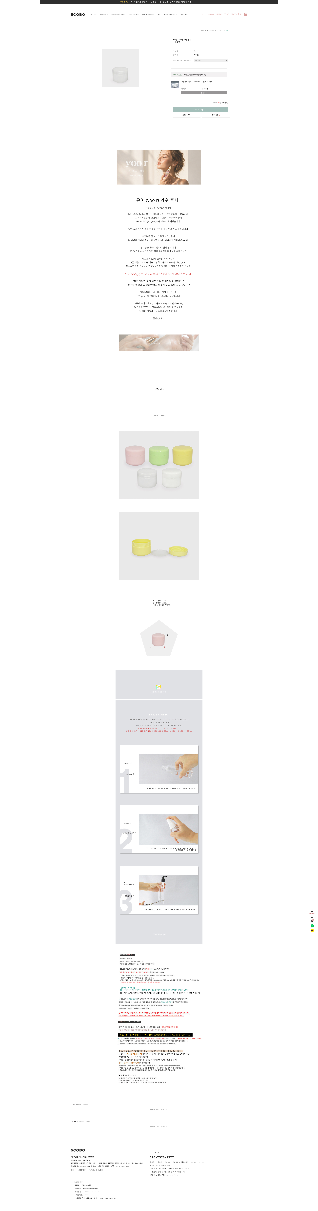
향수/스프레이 (134, 14)
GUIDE (100, 1170)
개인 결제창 (185, 14)
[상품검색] (312, 916)
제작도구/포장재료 (170, 14)
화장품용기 (104, 14)
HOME (72, 1170)
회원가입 (211, 14)
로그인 (203, 14)
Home (202, 30)
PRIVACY (92, 1170)
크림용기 (220, 30)
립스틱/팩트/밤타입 (118, 14)
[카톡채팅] (312, 932)
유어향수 (94, 14)
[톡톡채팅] (312, 927)
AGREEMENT (81, 1170)
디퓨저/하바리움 (148, 14)
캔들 (158, 14)
